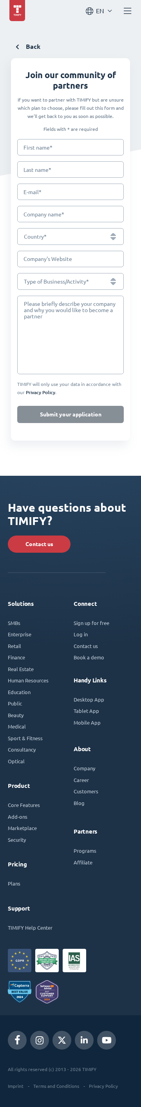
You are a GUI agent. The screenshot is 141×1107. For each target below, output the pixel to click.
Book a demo (89, 657)
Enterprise (19, 634)
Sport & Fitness (25, 738)
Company (84, 768)
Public (15, 703)
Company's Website (48, 259)
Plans (14, 883)
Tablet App (86, 711)
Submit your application (70, 414)
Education (19, 692)
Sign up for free (91, 623)
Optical (16, 761)
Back (32, 46)
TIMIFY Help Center (30, 927)
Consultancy (22, 749)
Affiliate (83, 862)
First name (38, 147)
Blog (79, 803)
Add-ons (17, 817)
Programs (85, 850)
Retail (14, 646)
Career (81, 780)
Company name (44, 214)
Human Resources (28, 680)
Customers (86, 791)
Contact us (39, 544)
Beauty (16, 715)
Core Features (24, 805)
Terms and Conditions (56, 1086)
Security (17, 840)
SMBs (14, 623)
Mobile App (87, 722)
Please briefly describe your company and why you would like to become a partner (70, 310)
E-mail (33, 192)
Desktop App (89, 699)
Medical (17, 726)
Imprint (16, 1086)
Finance (16, 657)
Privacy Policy (103, 1086)
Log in (81, 634)
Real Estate (21, 669)
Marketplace (22, 828)
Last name (37, 169)
